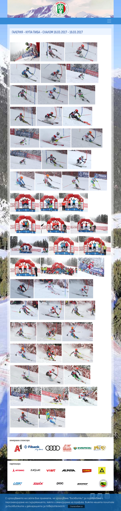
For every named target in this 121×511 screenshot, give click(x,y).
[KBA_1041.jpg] (25, 277)
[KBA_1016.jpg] (64, 255)
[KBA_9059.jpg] (23, 341)
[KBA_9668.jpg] (77, 384)
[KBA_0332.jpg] (53, 104)
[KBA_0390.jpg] (25, 148)
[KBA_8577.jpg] (91, 277)
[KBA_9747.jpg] (55, 406)
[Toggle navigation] (109, 21)
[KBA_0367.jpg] (49, 126)
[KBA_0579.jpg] (79, 169)
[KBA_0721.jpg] (75, 191)
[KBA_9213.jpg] (77, 363)
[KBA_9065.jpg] (49, 341)
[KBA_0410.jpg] (55, 148)
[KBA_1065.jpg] (59, 277)
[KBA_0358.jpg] (23, 126)
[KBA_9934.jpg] (24, 427)
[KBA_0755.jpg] (98, 191)
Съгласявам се (76, 506)
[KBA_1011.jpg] (29, 255)
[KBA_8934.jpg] (52, 320)
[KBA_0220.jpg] (52, 61)
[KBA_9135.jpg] (77, 341)
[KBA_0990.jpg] (89, 234)
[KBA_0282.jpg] (53, 83)
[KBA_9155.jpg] (23, 363)
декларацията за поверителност (46, 506)
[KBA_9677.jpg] (26, 406)
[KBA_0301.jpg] (23, 104)
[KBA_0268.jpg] (25, 83)
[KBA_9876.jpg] (83, 406)
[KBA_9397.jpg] (51, 384)
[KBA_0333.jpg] (82, 104)
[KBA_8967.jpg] (80, 320)
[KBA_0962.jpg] (25, 234)
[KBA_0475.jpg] (26, 169)
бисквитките (16, 506)
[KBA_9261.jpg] (24, 384)
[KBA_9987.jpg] (52, 427)
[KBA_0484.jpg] (55, 169)
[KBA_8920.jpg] (24, 320)
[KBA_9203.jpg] (49, 363)
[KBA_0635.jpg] (48, 191)
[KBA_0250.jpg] (81, 61)
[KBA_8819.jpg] (81, 298)
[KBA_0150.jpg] (25, 61)
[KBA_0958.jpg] (73, 212)
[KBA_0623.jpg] (22, 191)
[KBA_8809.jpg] (51, 298)
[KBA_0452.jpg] (86, 148)
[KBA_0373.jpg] (77, 126)
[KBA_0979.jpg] (55, 234)
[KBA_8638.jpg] (22, 298)
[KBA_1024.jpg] (95, 255)
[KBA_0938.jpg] (49, 212)
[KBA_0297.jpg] (82, 83)
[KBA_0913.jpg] (25, 212)
